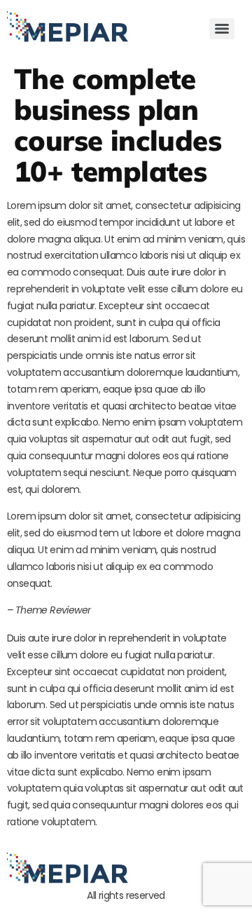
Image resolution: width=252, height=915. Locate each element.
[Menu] (221, 28)
